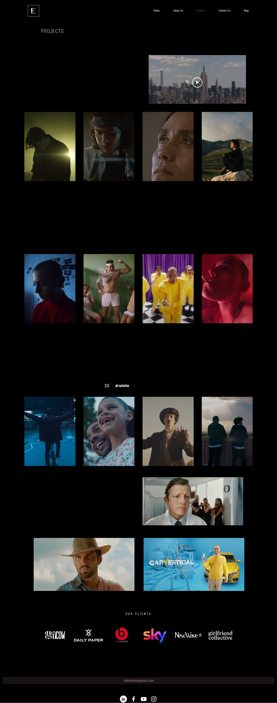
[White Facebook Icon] (133, 699)
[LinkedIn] (123, 699)
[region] (193, 504)
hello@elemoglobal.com (139, 681)
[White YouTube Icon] (143, 699)
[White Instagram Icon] (153, 699)
